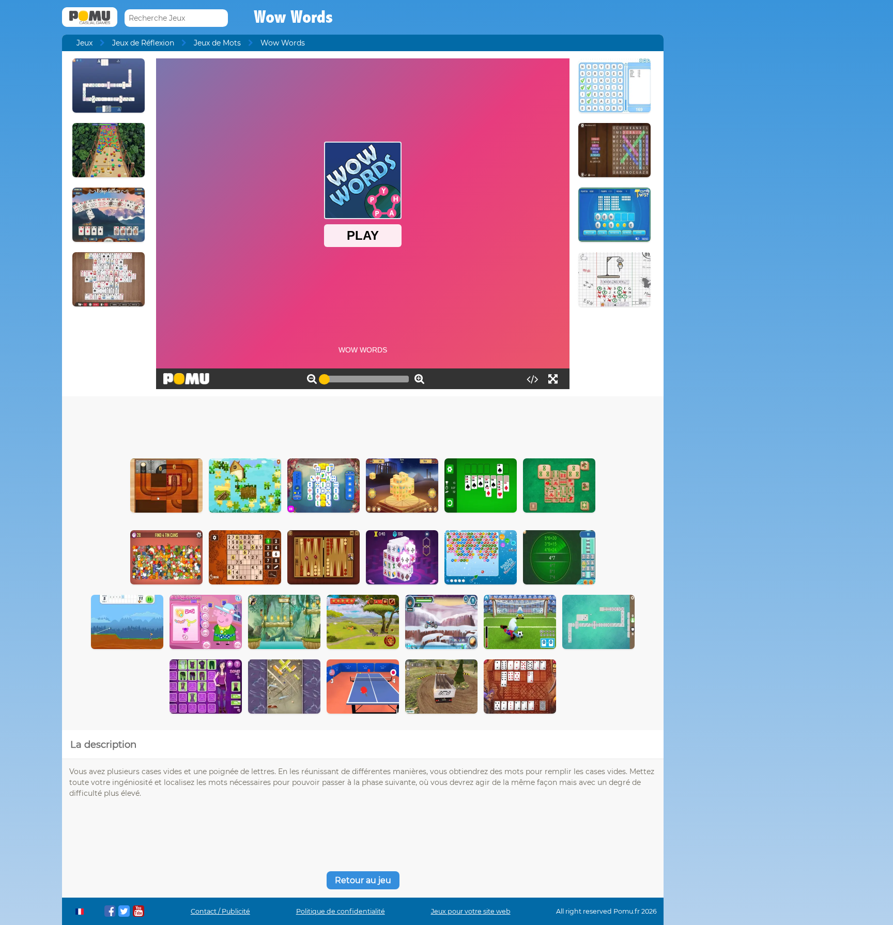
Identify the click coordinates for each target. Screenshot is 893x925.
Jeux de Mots (217, 43)
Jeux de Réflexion (143, 43)
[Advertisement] (363, 425)
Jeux (84, 43)
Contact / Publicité (220, 911)
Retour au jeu (363, 880)
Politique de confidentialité (340, 911)
